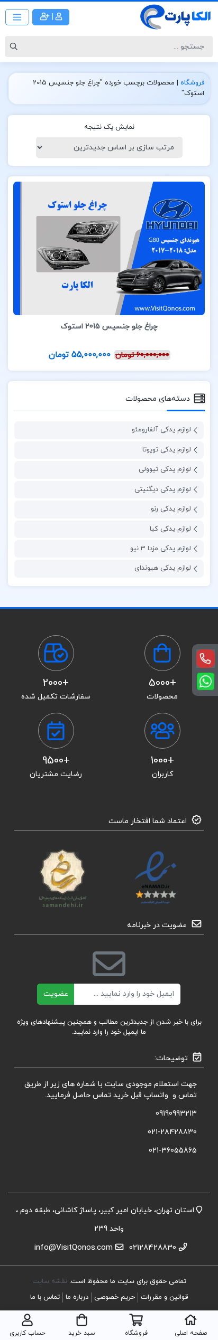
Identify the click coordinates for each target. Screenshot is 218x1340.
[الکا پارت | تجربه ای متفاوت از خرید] (176, 17)
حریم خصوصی (114, 1297)
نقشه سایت (50, 1281)
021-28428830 (172, 1132)
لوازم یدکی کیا (170, 529)
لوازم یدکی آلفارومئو (161, 430)
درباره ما (77, 1297)
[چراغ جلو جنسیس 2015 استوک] (109, 248)
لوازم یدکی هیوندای (162, 568)
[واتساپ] (205, 681)
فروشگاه (192, 83)
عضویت (55, 994)
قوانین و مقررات (164, 1297)
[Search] (15, 46)
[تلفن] (205, 658)
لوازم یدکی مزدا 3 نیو (160, 548)
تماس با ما (45, 1297)
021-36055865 (173, 1151)
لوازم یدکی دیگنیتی (162, 489)
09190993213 (176, 1114)
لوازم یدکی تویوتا (166, 450)
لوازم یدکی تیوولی (165, 469)
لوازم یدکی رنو (171, 509)
